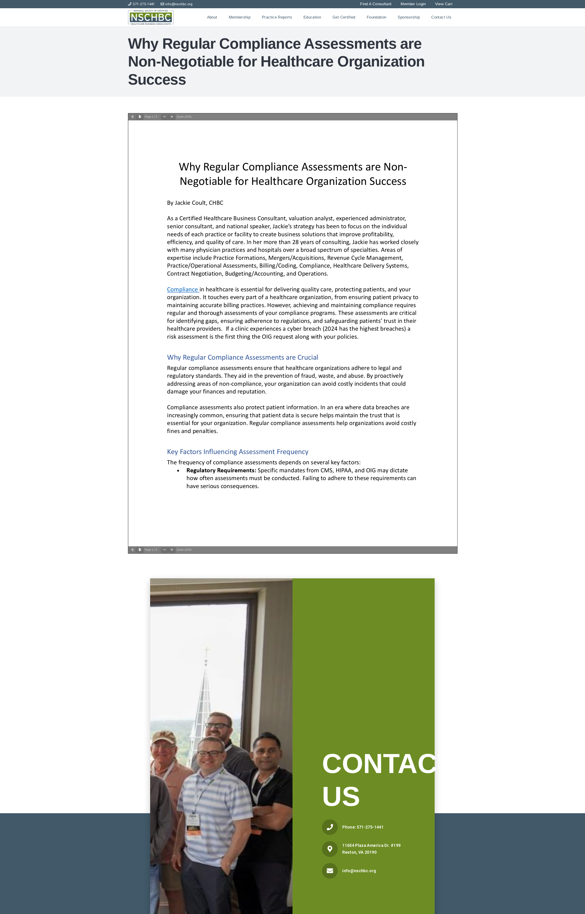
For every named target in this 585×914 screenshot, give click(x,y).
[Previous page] (132, 117)
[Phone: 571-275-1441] (332, 827)
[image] (151, 17)
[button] (221, 17)
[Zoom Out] (164, 117)
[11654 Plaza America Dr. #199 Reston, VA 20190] (332, 849)
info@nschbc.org (359, 870)
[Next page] (139, 117)
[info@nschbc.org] (332, 871)
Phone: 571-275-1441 (363, 827)
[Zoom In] (171, 117)
